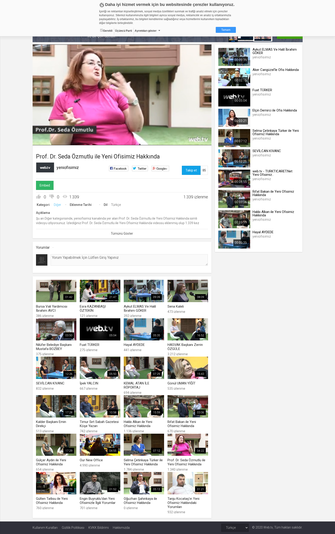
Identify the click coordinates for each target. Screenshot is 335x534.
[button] (47, 139)
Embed (45, 185)
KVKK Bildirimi (98, 527)
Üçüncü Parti (123, 30)
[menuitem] (185, 140)
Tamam (225, 29)
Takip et (191, 170)
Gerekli (107, 30)
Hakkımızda (121, 527)
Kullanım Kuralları (45, 527)
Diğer (57, 205)
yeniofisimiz (68, 167)
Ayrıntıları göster (146, 30)
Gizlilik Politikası (73, 527)
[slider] (122, 132)
